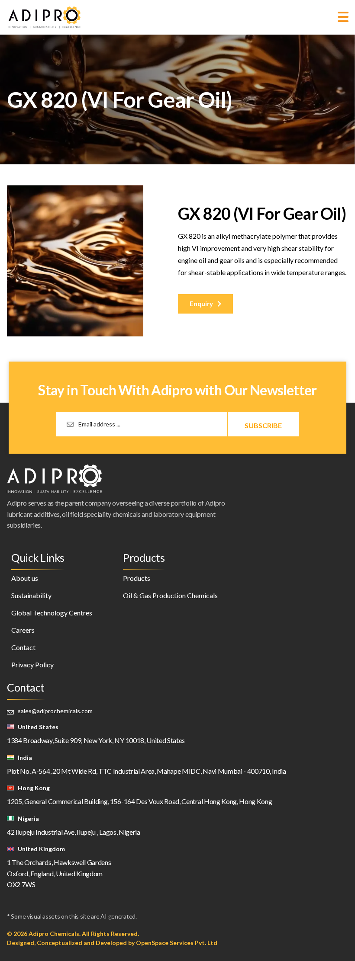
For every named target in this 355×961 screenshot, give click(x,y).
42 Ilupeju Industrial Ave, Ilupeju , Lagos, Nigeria (73, 832)
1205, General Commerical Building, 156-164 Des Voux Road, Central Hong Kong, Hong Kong (139, 801)
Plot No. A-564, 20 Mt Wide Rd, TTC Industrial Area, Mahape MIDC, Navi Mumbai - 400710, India (146, 771)
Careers (23, 630)
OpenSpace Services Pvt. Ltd (176, 942)
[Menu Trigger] (343, 16)
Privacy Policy (32, 664)
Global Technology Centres (51, 613)
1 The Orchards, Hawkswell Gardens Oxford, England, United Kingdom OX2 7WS (59, 873)
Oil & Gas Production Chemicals (170, 595)
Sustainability (31, 595)
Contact (23, 647)
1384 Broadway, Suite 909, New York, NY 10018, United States (96, 740)
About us (24, 578)
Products (136, 578)
